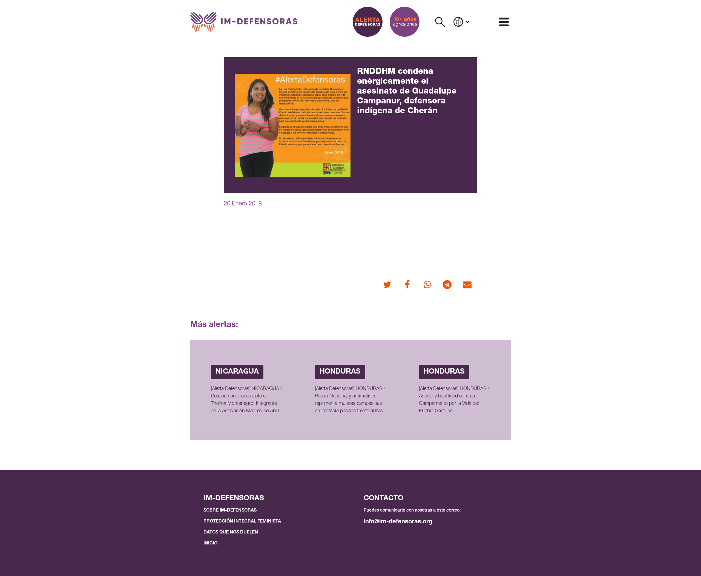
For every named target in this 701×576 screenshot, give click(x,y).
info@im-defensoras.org (398, 522)
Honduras (340, 371)
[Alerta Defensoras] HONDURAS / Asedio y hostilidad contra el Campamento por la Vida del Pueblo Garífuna (454, 400)
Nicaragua (237, 371)
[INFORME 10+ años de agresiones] (404, 22)
